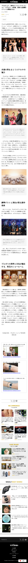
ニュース (7, 14)
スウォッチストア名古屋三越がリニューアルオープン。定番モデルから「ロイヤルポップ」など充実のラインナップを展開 (20, 420)
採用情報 (14, 557)
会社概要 (14, 548)
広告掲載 (14, 555)
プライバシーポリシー (14, 553)
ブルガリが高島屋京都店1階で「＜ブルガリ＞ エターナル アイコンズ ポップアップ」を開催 (19, 457)
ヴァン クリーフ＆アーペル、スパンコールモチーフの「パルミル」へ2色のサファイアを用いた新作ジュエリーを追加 (7, 420)
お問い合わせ (14, 550)
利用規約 (14, 551)
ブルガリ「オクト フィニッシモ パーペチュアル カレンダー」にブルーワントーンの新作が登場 (19, 472)
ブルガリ (4, 19)
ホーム (2, 11)
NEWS (6, 11)
